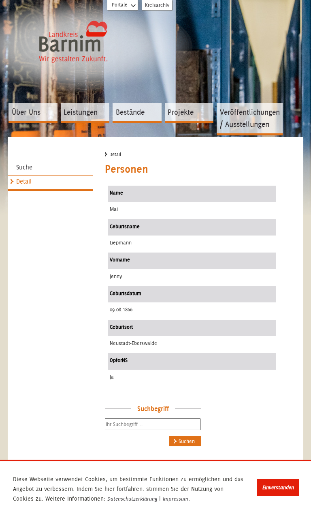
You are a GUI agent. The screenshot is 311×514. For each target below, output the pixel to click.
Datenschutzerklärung (132, 499)
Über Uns (26, 112)
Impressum (175, 499)
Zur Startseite (73, 35)
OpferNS (119, 360)
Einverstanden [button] (278, 487)
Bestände (130, 112)
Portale (120, 5)
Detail (24, 181)
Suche (24, 167)
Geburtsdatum (125, 293)
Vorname (120, 260)
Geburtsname (125, 226)
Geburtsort (121, 327)
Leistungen (81, 112)
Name (116, 193)
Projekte (181, 112)
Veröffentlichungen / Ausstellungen (250, 118)
